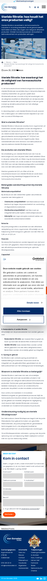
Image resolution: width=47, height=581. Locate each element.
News (20, 70)
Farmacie (34, 563)
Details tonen (33, 303)
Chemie (34, 571)
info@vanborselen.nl (9, 565)
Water (33, 565)
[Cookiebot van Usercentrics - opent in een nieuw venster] (33, 259)
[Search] (30, 7)
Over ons (22, 552)
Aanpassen (22, 319)
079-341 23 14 (6, 563)
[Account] (35, 7)
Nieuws (8, 62)
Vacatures (23, 563)
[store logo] (8, 7)
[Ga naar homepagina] (2, 62)
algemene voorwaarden (30, 509)
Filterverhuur (23, 560)
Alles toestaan (23, 311)
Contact (22, 558)
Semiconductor (36, 568)
